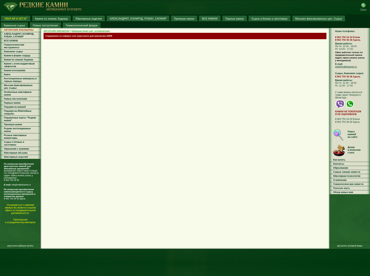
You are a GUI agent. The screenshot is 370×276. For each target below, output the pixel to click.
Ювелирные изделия (16, 157)
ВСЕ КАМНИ (11, 40)
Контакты (338, 164)
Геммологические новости (348, 184)
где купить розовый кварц (349, 246)
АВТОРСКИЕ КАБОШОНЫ (19, 30)
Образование (340, 168)
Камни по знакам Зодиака (18, 59)
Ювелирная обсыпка (16, 153)
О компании (339, 180)
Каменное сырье (13, 51)
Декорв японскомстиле (354, 150)
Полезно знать (341, 188)
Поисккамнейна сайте (352, 134)
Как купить (339, 159)
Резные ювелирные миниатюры (15, 136)
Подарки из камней (15, 107)
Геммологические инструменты (14, 46)
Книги (7, 74)
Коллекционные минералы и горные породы (20, 80)
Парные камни (12, 103)
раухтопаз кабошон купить (20, 246)
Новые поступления (15, 98)
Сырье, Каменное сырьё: (349, 73)
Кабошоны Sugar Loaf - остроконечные (91, 31)
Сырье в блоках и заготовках (14, 143)
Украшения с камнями (16, 148)
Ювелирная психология (346, 176)
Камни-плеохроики (14, 70)
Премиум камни (13, 124)
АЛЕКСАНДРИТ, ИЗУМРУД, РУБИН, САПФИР (19, 35)
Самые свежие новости (346, 172)
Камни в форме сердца (17, 55)
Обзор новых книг (343, 192)
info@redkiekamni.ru (21, 185)
